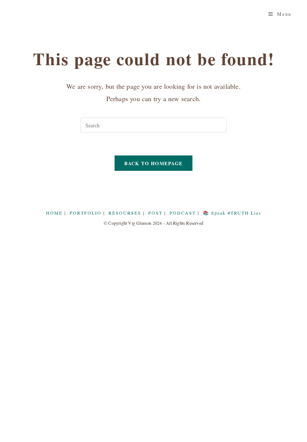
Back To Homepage (153, 163)
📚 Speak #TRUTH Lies (232, 213)
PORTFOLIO (85, 213)
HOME (54, 213)
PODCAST (183, 213)
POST (155, 213)
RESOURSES (125, 213)
